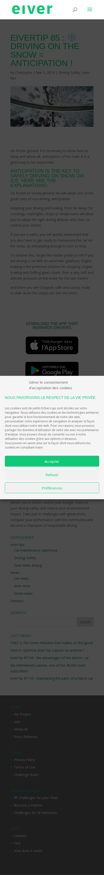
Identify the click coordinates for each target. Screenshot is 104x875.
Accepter (52, 461)
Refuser (52, 474)
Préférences (52, 487)
